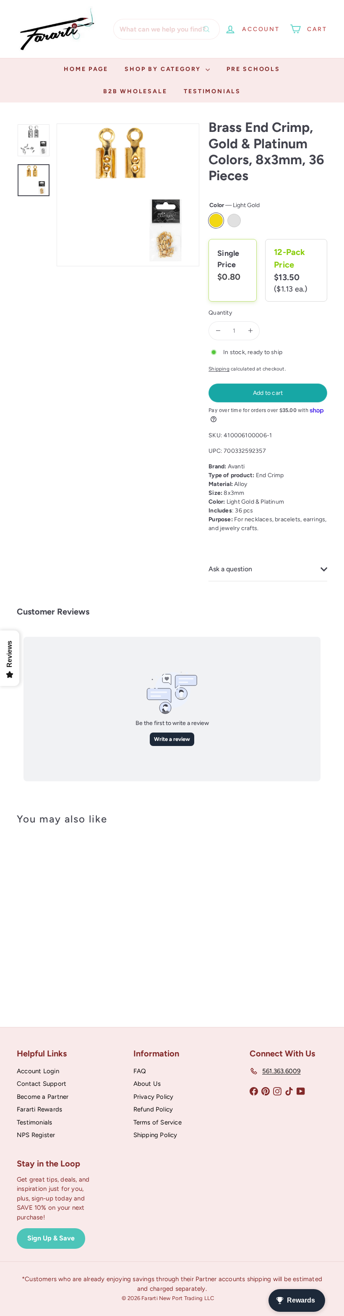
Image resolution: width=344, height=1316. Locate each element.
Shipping (218, 369)
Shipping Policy (155, 1135)
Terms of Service (157, 1122)
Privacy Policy (153, 1097)
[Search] (208, 29)
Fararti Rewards (39, 1109)
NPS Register (36, 1135)
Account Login (38, 1071)
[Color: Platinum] (32, 906)
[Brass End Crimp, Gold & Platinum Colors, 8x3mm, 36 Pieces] (39, 916)
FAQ (139, 1071)
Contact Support (41, 1083)
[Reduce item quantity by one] (217, 330)
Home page (86, 69)
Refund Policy (153, 1109)
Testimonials (212, 91)
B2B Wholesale (135, 91)
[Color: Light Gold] (32, 889)
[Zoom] (128, 195)
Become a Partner (42, 1097)
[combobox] (166, 29)
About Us (147, 1083)
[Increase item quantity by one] (250, 330)
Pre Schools (253, 69)
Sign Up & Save (51, 1238)
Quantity (220, 312)
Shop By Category (164, 69)
